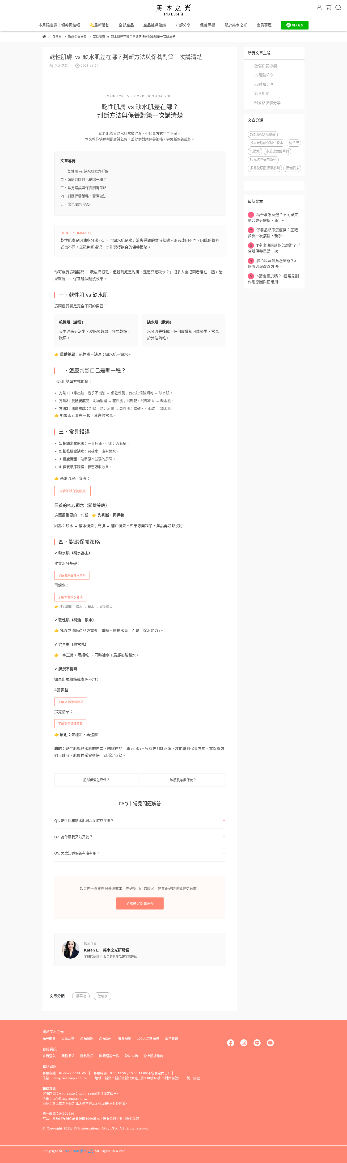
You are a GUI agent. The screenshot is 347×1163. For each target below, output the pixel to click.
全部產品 (126, 25)
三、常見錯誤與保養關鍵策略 (83, 188)
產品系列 (105, 1038)
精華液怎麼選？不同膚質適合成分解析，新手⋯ (273, 217)
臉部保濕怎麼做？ (96, 780)
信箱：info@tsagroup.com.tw (64, 1078)
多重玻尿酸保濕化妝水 (266, 143)
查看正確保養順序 (72, 491)
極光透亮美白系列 (263, 159)
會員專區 (264, 25)
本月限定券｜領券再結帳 (59, 25)
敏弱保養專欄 (265, 65)
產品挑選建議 (154, 25)
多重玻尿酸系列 (277, 151)
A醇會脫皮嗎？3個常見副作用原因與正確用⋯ (273, 279)
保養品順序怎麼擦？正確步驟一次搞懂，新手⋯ (273, 233)
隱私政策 (86, 1056)
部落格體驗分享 (267, 102)
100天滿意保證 (148, 1038)
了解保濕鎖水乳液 (70, 597)
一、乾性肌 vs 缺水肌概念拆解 (84, 171)
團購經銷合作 (109, 1056)
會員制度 (124, 1038)
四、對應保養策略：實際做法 (83, 196)
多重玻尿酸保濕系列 (265, 168)
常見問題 (171, 1038)
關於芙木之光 (235, 25)
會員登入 (49, 1056)
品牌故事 (49, 1038)
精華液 (81, 996)
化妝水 (102, 996)
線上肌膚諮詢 (153, 1056)
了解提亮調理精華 (70, 723)
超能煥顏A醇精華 (262, 134)
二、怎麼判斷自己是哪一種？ (83, 180)
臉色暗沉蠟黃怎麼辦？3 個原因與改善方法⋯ (272, 263)
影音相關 (261, 93)
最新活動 (68, 1038)
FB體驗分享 (264, 84)
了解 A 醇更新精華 (70, 702)
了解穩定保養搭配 (140, 903)
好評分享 (182, 25)
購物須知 (68, 1056)
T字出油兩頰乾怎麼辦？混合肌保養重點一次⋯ (274, 248)
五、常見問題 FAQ (75, 204)
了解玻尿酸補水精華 (72, 575)
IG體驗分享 (264, 75)
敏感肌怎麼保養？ (183, 780)
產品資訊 (86, 1038)
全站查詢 (131, 1056)
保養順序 (292, 168)
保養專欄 (207, 25)
